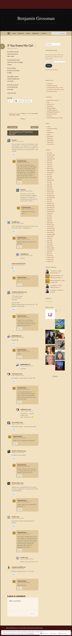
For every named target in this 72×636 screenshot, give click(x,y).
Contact (43, 33)
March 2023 (50, 190)
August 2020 (50, 236)
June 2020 (49, 240)
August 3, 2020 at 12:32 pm (23, 351)
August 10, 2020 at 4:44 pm (18, 568)
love (33, 113)
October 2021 (50, 209)
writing (17, 115)
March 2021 (50, 222)
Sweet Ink (49, 116)
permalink (62, 33)
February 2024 (50, 180)
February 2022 (50, 203)
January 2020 (50, 250)
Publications (35, 33)
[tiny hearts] (60, 314)
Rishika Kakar (16, 483)
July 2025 (49, 161)
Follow (48, 65)
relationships (12, 115)
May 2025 (49, 164)
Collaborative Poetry (52, 128)
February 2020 (50, 248)
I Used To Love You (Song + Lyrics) (55, 89)
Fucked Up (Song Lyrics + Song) (55, 118)
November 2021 (51, 207)
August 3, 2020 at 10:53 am (23, 317)
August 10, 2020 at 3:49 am (26, 559)
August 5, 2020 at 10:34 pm (23, 466)
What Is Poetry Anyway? (53, 100)
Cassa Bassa (53, 271)
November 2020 (51, 230)
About (28, 33)
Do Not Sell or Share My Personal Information (31, 628)
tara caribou (16, 422)
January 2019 (50, 259)
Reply (13, 154)
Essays (48, 130)
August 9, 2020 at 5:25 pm (18, 518)
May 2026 (49, 153)
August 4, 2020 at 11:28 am (26, 410)
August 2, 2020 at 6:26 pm (26, 191)
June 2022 (49, 201)
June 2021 (49, 217)
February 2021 (50, 224)
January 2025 (50, 172)
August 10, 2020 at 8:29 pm (23, 582)
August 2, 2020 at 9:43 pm (26, 255)
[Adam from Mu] (50, 337)
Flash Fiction (50, 132)
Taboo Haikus (50, 140)
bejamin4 (20, 161)
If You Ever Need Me (52, 85)
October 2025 (50, 157)
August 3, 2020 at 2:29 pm (23, 389)
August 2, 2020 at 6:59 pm (28, 209)
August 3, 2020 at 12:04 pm (18, 337)
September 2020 (51, 234)
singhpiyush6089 (17, 567)
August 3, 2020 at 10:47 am (23, 278)
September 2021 (51, 211)
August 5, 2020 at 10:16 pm (18, 452)
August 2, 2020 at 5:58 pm (23, 162)
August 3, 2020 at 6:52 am (18, 293)
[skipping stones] (60, 356)
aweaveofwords (17, 263)
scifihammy (15, 374)
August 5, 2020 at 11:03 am (18, 423)
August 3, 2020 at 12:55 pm (26, 365)
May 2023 (49, 186)
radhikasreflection (18, 292)
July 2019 (49, 252)
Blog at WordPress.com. (12, 628)
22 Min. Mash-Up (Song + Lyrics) (55, 87)
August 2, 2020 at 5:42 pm (18, 141)
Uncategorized (50, 144)
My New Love (50, 104)
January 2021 (50, 226)
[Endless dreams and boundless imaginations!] (60, 366)
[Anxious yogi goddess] (60, 335)
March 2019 (50, 255)
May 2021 (49, 219)
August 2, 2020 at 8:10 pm (23, 239)
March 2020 (50, 246)
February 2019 (50, 257)
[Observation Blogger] (50, 360)
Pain (48, 102)
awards (48, 126)
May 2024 (49, 176)
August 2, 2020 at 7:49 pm (18, 223)
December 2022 (51, 195)
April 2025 (49, 166)
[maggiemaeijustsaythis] (50, 350)
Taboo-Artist (50, 142)
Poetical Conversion (52, 114)
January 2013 (50, 261)
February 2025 (50, 170)
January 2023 (50, 193)
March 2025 (50, 168)
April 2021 (49, 221)
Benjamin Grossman (36, 18)
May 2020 (49, 242)
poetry (23, 113)
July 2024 (49, 174)
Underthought (12, 127)
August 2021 (50, 213)
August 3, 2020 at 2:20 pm (18, 375)
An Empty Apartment (52, 110)
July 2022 (49, 199)
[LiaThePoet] (60, 324)
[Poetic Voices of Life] (50, 315)
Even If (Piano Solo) (52, 91)
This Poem (49, 83)
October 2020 (50, 232)
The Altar (34, 127)
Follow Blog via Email (51, 50)
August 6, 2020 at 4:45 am (18, 484)
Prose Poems (50, 136)
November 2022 (51, 197)
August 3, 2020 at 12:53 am (18, 265)
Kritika (14, 516)
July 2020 (49, 238)
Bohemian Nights (51, 108)
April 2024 (49, 178)
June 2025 (49, 162)
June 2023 (49, 184)
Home (14, 33)
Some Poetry (50, 106)
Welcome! (21, 33)
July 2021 (49, 215)
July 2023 (49, 182)
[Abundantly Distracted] (60, 345)
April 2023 (49, 188)
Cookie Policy (31, 633)
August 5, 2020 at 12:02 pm (19, 437)
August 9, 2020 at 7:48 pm (23, 533)
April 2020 (49, 244)
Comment (32, 613)
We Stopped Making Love (53, 112)
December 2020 (51, 228)
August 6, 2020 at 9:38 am (23, 501)
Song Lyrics (50, 138)
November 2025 (51, 155)
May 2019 (49, 253)
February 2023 (50, 192)
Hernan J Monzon (17, 451)
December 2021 (51, 205)
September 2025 (51, 159)
